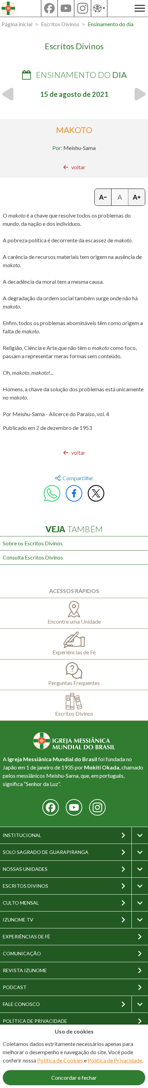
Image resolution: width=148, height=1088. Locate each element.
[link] (74, 167)
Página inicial (16, 24)
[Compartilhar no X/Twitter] (96, 493)
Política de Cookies (60, 1060)
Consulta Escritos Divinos (33, 557)
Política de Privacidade (115, 1060)
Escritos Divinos (60, 24)
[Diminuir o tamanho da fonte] (103, 197)
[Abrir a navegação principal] (139, 8)
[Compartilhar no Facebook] (74, 493)
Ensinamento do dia (111, 24)
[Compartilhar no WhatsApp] (52, 493)
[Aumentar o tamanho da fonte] (136, 197)
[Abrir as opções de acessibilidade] (99, 8)
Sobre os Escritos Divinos (33, 543)
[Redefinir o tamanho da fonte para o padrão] (120, 197)
